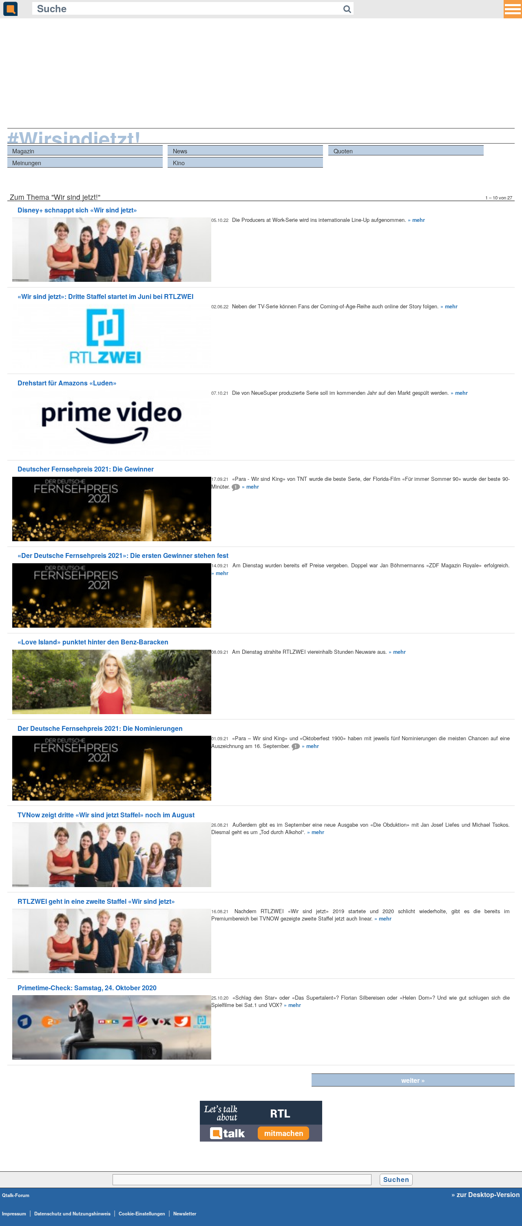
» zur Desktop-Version (485, 1194)
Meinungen (26, 162)
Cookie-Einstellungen (142, 1213)
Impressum (14, 1213)
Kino (179, 162)
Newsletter (184, 1213)
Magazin (23, 150)
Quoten (343, 150)
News (180, 150)
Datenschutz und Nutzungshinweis (72, 1213)
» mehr (416, 220)
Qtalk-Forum (15, 1195)
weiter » (413, 1080)
